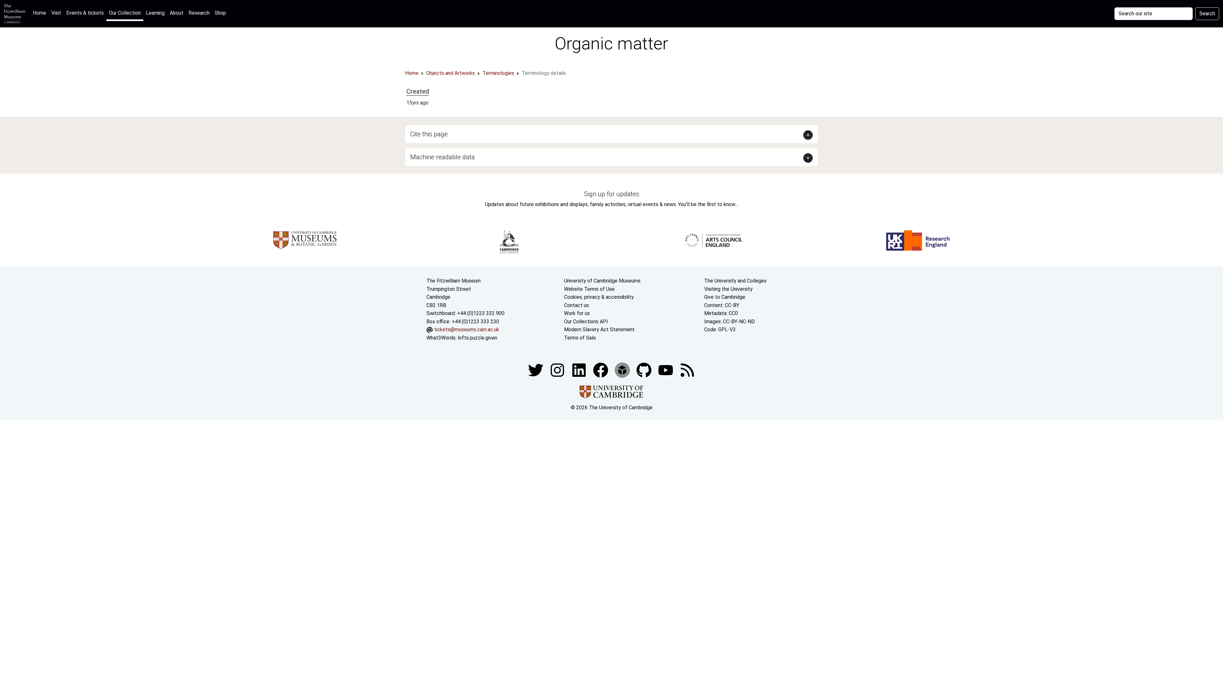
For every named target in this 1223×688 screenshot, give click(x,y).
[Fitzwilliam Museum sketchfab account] (623, 370)
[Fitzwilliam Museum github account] (644, 370)
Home (41, 13)
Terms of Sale (580, 338)
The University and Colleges (735, 281)
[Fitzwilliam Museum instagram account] (558, 370)
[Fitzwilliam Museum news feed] (687, 370)
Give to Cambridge (724, 297)
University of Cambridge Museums (602, 281)
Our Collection (125, 13)
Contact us (576, 305)
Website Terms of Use (589, 289)
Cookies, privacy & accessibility (599, 297)
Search (1207, 14)
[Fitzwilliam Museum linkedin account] (601, 370)
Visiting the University (728, 289)
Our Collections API (586, 322)
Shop (220, 13)
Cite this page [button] (429, 134)
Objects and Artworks (450, 73)
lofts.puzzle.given (477, 338)
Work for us (577, 313)
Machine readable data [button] (442, 157)
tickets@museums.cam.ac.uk (466, 329)
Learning (155, 13)
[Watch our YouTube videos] (666, 370)
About (176, 13)
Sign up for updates (611, 194)
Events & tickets (85, 13)
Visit (56, 13)
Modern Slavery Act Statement (599, 329)
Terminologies (498, 73)
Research (199, 13)
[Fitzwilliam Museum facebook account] (579, 370)
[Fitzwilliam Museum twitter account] (536, 370)
